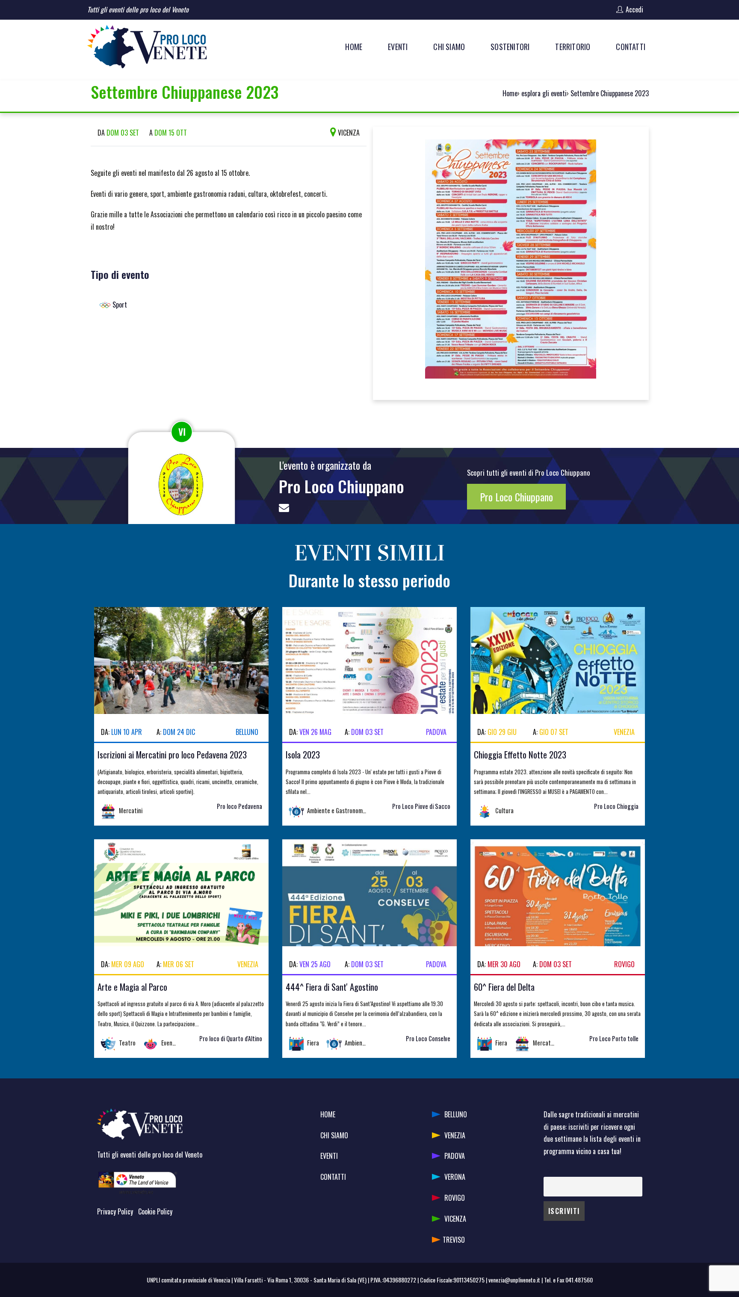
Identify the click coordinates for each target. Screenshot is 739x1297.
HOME (327, 1114)
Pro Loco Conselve (428, 1038)
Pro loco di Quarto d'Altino (230, 1038)
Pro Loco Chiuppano (341, 486)
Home (510, 93)
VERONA (454, 1177)
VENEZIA (454, 1135)
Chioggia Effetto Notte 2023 (520, 754)
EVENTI (329, 1156)
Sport (119, 304)
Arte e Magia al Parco (132, 986)
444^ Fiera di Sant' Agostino (332, 986)
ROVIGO (454, 1198)
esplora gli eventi (544, 93)
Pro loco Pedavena (239, 806)
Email (550, 1170)
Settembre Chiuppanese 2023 (610, 93)
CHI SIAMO (334, 1135)
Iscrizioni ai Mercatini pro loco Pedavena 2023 (172, 754)
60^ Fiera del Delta (504, 986)
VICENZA (455, 1219)
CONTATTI (333, 1177)
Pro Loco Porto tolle (613, 1038)
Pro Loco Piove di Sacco (421, 806)
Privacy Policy (115, 1211)
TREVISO (454, 1240)
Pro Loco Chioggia (616, 806)
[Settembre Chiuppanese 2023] (510, 262)
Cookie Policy (155, 1211)
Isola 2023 (303, 754)
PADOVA (454, 1156)
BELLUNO (455, 1114)
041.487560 (579, 1279)
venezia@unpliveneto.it (514, 1279)
